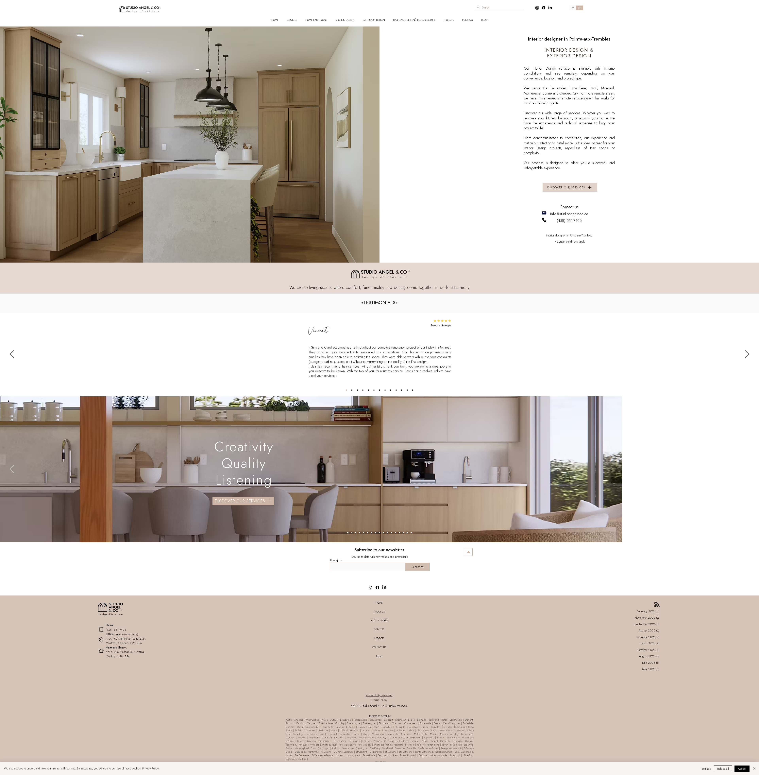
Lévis (321, 734)
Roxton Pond (433, 745)
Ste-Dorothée (376, 752)
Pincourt (367, 741)
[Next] (747, 354)
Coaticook (397, 723)
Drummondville (313, 727)
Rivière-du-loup (329, 745)
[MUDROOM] (363, 532)
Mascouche (393, 734)
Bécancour (401, 720)
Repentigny (291, 745)
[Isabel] (412, 390)
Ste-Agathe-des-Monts (451, 748)
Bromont (469, 720)
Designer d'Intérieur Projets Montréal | (398, 755)
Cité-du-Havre (326, 723)
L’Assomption (423, 730)
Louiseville (344, 734)
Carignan (312, 723)
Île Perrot (299, 730)
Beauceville (345, 720)
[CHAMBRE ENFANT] (383, 532)
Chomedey (384, 723)
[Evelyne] (374, 390)
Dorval (300, 727)
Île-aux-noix (460, 727)
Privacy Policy (150, 768)
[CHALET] (407, 532)
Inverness (310, 730)
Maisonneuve (379, 734)
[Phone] (544, 220)
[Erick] (379, 390)
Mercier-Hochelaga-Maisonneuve (456, 734)
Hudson (425, 727)
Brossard (290, 723)
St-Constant (362, 752)
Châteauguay (369, 723)
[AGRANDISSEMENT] (411, 532)
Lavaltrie (460, 730)
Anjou (325, 720)
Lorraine (356, 734)
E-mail (334, 561)
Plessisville (458, 741)
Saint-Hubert (353, 755)
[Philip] (401, 390)
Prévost (434, 741)
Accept (742, 768)
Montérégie (352, 737)
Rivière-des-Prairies (383, 745)
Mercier (434, 734)
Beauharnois (375, 720)
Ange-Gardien (312, 720)
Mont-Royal (382, 737)
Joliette (334, 730)
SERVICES (379, 629)
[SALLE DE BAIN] (355, 532)
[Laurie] (368, 390)
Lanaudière (387, 730)
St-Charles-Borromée (343, 752)
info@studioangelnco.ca (569, 213)
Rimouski (303, 745)
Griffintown (373, 727)
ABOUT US (379, 611)
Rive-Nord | (456, 755)
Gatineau (351, 727)
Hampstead (386, 727)
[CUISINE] (351, 532)
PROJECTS (379, 638)
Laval (433, 730)
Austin (289, 720)
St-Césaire (326, 752)
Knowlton (354, 730)
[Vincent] (346, 390)
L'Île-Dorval (323, 730)
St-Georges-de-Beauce (322, 755)
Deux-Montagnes (452, 723)
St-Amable (400, 748)
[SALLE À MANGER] (371, 532)
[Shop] (185, 6)
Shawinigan (323, 748)
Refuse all (723, 768)
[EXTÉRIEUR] (399, 532)
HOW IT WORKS (379, 620)
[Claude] (390, 390)
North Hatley (453, 737)
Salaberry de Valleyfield (298, 748)
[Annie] (351, 390)
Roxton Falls (456, 745)
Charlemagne (353, 723)
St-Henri (340, 755)
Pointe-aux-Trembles (383, 741)
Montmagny (396, 737)
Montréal (301, 737)
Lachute (376, 730)
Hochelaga (412, 727)
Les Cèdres (311, 734)
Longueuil (332, 734)
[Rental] (101, 640)
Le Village (298, 734)
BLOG (379, 656)
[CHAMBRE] (375, 532)
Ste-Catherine (406, 752)
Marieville (406, 734)
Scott (313, 748)
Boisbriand (434, 720)
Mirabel (290, 737)
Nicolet (441, 737)
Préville (425, 741)
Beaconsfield (360, 720)
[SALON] (367, 532)
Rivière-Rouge (364, 745)
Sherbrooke (348, 748)
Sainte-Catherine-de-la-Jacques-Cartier (433, 752)
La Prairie (401, 730)
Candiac (301, 723)
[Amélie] (396, 390)
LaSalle (411, 730)
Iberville (435, 727)
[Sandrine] (407, 390)
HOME (379, 603)
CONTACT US (379, 647)
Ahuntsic (298, 720)
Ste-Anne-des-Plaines (427, 748)
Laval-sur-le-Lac (446, 730)
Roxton (445, 745)
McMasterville (420, 734)
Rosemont (410, 745)
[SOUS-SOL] (387, 532)
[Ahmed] (385, 390)
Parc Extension (339, 741)
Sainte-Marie (369, 755)
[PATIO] (403, 532)
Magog (366, 734)
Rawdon (469, 741)
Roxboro (421, 745)
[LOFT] (391, 532)
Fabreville (328, 727)
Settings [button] (706, 768)
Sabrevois (468, 745)
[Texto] (347, 532)
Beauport (389, 720)
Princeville (445, 741)
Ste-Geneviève (302, 755)
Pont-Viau (414, 741)
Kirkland (344, 730)
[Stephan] (362, 390)
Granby (361, 727)
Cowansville (425, 723)
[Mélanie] (357, 390)
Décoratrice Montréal (296, 759)
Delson (437, 723)
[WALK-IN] (379, 532)
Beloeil (411, 720)
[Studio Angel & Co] (537, 8)
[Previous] (12, 354)
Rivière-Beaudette (347, 745)
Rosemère (398, 745)
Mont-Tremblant (367, 737)
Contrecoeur (410, 723)
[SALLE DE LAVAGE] (359, 532)
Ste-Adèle (411, 748)
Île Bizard (447, 727)
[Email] (544, 213)
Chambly (339, 723)
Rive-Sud (468, 755)
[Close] (754, 769)
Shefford (335, 748)
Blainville (421, 720)
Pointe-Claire (401, 741)
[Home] (101, 650)
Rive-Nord (315, 745)
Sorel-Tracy (374, 748)
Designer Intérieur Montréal (433, 755)
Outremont (324, 741)
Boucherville (456, 720)
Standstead (387, 748)
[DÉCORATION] (395, 532)
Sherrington (362, 748)
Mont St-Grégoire (412, 737)
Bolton (444, 720)
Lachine (365, 730)
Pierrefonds (354, 741)
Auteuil (334, 720)
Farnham (339, 727)
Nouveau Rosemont (306, 741)
